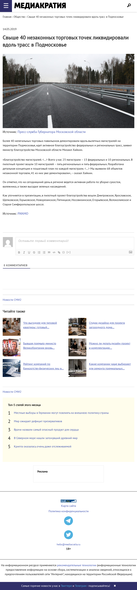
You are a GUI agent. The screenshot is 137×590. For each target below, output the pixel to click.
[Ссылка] (59, 252)
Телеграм (80, 585)
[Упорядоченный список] (39, 252)
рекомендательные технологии (76, 565)
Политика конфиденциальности (69, 511)
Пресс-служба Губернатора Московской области (52, 132)
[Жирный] (19, 252)
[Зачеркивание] (34, 252)
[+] (69, 252)
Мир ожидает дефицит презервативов (38, 421)
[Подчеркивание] (29, 252)
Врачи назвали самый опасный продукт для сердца (46, 429)
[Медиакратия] (40, 6)
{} (63, 252)
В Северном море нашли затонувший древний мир (46, 438)
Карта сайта (68, 506)
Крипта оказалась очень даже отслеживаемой (42, 446)
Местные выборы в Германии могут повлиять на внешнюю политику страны (61, 413)
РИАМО (23, 214)
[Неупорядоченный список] (44, 252)
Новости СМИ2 (12, 299)
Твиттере (66, 585)
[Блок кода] (54, 252)
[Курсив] (24, 252)
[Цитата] (49, 252)
